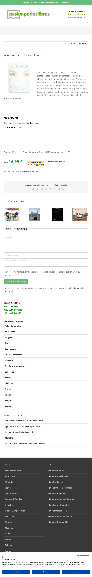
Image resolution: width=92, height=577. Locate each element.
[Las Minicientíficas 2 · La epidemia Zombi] (12, 209)
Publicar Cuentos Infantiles (61, 499)
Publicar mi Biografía (59, 505)
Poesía (8, 394)
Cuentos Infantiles (13, 354)
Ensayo (8, 377)
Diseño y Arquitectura (15, 366)
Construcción (11, 348)
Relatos (8, 400)
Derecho (9, 360)
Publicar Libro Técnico (59, 510)
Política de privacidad (83, 555)
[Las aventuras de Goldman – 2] (57, 209)
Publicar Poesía (56, 482)
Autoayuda (10, 331)
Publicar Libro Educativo (60, 516)
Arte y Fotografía (13, 326)
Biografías (9, 337)
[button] (5, 214)
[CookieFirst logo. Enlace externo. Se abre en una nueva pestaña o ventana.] (3, 557)
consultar (26, 171)
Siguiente (81, 43)
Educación (9, 371)
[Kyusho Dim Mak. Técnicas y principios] (34, 209)
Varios (8, 406)
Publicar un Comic (57, 493)
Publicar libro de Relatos (60, 487)
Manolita (9, 437)
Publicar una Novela (58, 476)
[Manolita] (79, 209)
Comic (8, 343)
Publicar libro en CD (58, 522)
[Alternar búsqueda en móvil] (82, 22)
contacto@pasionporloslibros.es (57, 2)
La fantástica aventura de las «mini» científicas (27, 443)
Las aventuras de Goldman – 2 (19, 432)
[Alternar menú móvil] (87, 22)
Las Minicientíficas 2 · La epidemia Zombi (24, 420)
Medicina (9, 383)
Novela (8, 389)
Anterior (71, 43)
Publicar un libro (57, 470)
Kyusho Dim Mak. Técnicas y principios (23, 426)
